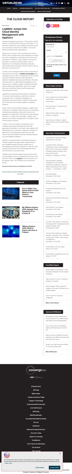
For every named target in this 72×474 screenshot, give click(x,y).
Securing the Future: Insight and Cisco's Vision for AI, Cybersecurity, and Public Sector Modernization (57, 319)
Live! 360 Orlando (51, 174)
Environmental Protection (36, 404)
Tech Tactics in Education (36, 444)
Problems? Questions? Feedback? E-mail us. (36, 472)
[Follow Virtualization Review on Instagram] (59, 3)
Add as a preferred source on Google (43, 4)
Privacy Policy (58, 56)
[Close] (60, 453)
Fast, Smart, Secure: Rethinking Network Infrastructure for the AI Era (56, 328)
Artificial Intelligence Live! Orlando (56, 181)
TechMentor (36, 440)
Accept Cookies (54, 467)
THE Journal (36, 451)
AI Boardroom (36, 386)
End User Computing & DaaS (42, 8)
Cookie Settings (39, 467)
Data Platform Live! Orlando (54, 207)
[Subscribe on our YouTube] (51, 27)
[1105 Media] (36, 377)
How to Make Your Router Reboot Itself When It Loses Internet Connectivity (30, 192)
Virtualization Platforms (28, 11)
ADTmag (36, 390)
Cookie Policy (8, 463)
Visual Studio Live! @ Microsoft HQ (57, 254)
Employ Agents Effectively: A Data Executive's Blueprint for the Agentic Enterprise (57, 272)
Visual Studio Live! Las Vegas (55, 247)
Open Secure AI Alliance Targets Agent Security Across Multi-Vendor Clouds (57, 122)
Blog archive (6, 16)
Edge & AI (15, 8)
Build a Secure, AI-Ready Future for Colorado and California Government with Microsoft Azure (57, 337)
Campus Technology (36, 401)
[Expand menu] (68, 4)
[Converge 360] (36, 370)
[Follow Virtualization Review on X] (54, 3)
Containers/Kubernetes (26, 8)
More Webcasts (51, 352)
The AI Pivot (36, 447)
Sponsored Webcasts (53, 312)
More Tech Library (52, 303)
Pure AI (36, 422)
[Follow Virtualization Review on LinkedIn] (51, 3)
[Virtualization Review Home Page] (12, 4)
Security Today (36, 433)
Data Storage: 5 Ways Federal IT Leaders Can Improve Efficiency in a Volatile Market (57, 288)
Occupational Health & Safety (36, 419)
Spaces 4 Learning (36, 436)
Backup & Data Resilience (44, 11)
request (19, 158)
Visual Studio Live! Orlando (54, 214)
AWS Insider (36, 393)
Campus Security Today (36, 397)
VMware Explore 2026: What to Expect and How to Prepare (29, 229)
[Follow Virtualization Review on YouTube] (62, 3)
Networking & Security (58, 8)
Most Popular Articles (54, 86)
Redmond (36, 426)
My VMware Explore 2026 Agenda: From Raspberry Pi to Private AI (30, 210)
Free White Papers (52, 265)
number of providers (27, 74)
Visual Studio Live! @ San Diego (56, 138)
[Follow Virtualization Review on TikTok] (56, 3)
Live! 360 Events (36, 408)
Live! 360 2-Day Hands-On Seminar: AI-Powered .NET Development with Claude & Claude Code (57, 224)
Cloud (9, 8)
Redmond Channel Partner (36, 429)
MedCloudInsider (36, 415)
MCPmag (36, 411)
